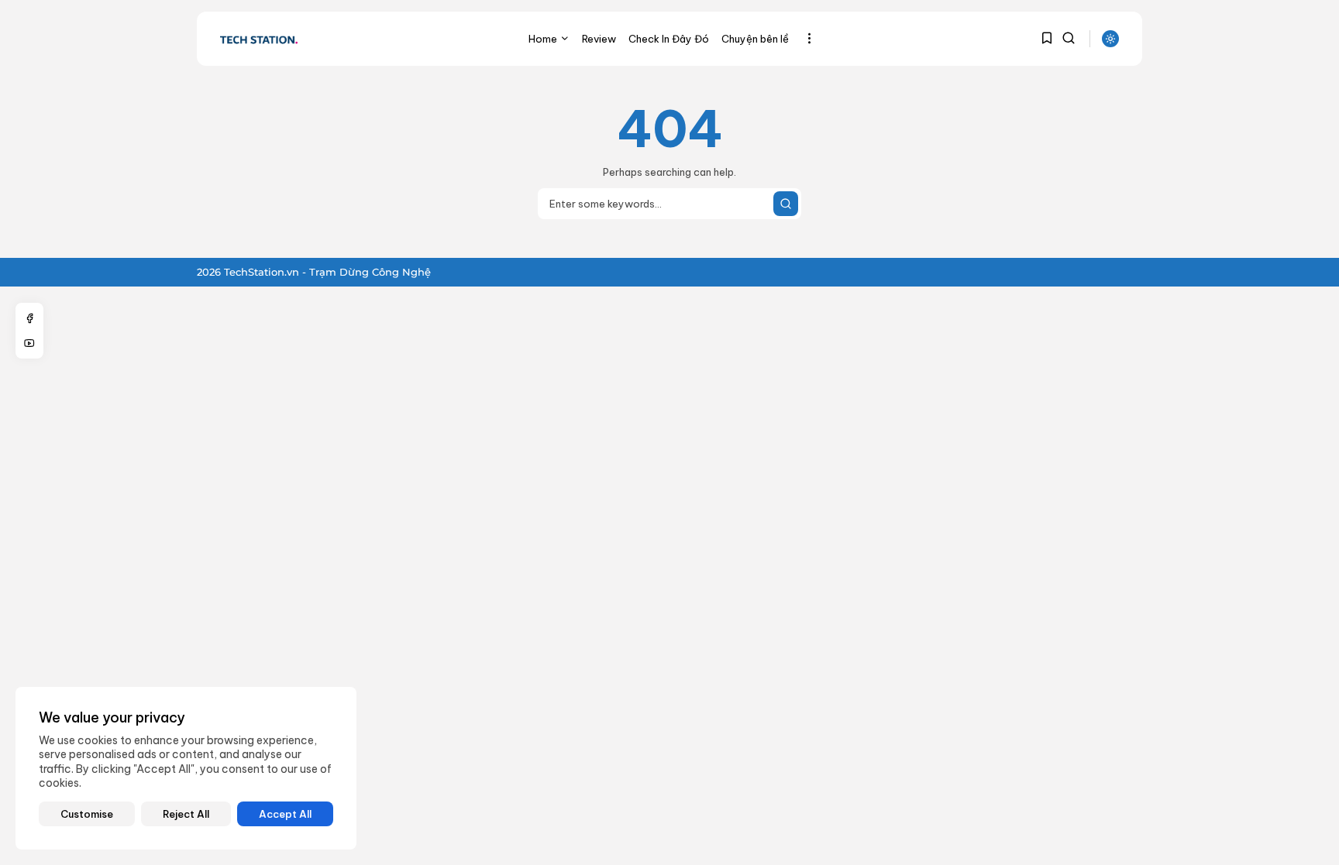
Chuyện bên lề (755, 39)
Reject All (186, 814)
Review (599, 39)
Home (542, 39)
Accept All (285, 814)
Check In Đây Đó (668, 39)
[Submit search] (785, 203)
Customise (86, 814)
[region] (185, 768)
